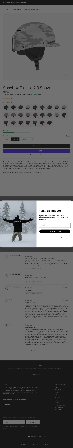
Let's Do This (55, 231)
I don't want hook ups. (55, 237)
